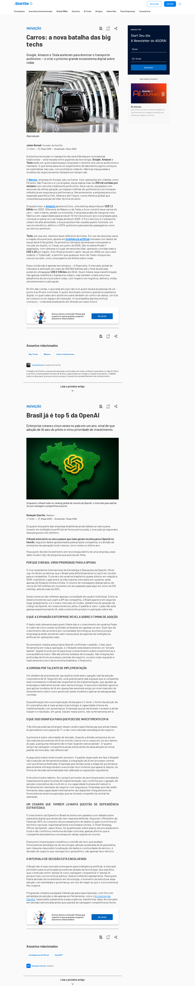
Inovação (33, 28)
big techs (33, 354)
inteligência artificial (39, 955)
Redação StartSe (35, 515)
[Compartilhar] (116, 28)
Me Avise (102, 316)
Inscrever (148, 67)
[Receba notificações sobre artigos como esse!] (100, 28)
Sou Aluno (154, 4)
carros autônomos (65, 354)
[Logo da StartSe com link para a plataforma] (23, 4)
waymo (47, 354)
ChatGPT (59, 955)
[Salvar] (108, 28)
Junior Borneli (33, 145)
